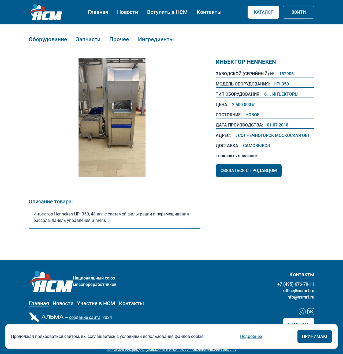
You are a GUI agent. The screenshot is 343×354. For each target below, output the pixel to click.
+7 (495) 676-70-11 (295, 284)
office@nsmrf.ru (298, 290)
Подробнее (251, 336)
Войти (299, 12)
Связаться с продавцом (249, 170)
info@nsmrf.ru (300, 297)
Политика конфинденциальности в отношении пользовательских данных (171, 350)
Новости (127, 12)
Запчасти (88, 39)
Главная (98, 12)
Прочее (119, 39)
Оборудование (48, 39)
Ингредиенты (156, 39)
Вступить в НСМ (167, 12)
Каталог (263, 12)
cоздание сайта (84, 317)
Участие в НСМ (96, 303)
